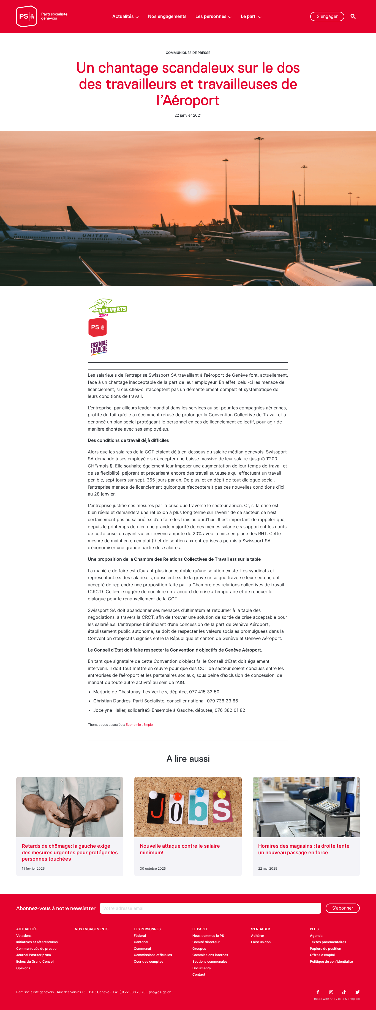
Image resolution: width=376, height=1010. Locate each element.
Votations (24, 936)
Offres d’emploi (322, 955)
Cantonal (141, 942)
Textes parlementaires (328, 942)
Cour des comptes (149, 961)
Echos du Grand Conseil (35, 961)
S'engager (327, 16)
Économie (133, 724)
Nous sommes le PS (208, 936)
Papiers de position (325, 948)
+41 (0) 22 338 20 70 (129, 992)
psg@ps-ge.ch (160, 992)
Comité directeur (206, 942)
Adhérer (257, 936)
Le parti (249, 16)
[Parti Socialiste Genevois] (42, 17)
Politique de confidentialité (331, 961)
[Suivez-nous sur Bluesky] (357, 992)
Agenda (316, 936)
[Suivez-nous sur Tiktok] (344, 992)
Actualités (123, 16)
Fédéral (140, 936)
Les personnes (211, 16)
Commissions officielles (153, 955)
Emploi (148, 724)
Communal (142, 948)
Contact (198, 974)
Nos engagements (167, 16)
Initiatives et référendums (37, 942)
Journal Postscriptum (33, 955)
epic (341, 999)
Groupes (199, 948)
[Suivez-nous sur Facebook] (318, 992)
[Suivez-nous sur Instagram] (331, 992)
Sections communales (210, 961)
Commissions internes (210, 955)
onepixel (354, 999)
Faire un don (261, 942)
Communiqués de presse (188, 53)
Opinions (23, 968)
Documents (201, 968)
